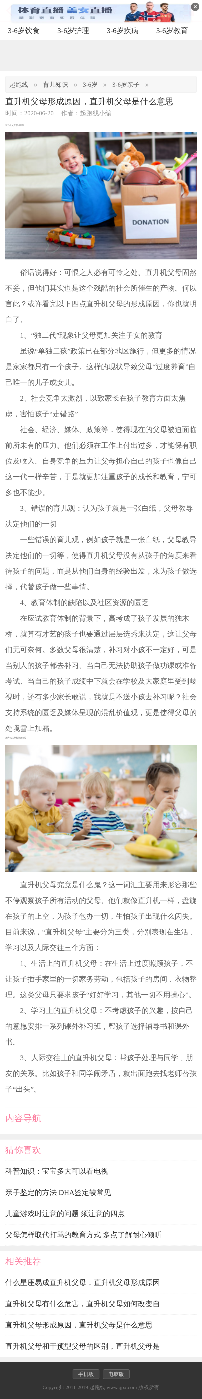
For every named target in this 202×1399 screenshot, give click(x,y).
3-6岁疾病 (123, 30)
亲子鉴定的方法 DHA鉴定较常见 (58, 1192)
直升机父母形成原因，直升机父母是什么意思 (79, 1325)
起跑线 (18, 84)
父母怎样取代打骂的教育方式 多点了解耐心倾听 (83, 1235)
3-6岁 (90, 84)
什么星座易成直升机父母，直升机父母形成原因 (82, 1282)
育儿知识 (55, 84)
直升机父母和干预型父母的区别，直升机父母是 (82, 1346)
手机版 (86, 1374)
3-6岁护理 (73, 30)
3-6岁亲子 (126, 84)
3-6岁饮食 (24, 30)
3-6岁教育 (172, 30)
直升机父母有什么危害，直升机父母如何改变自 (82, 1304)
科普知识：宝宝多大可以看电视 (56, 1171)
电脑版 (116, 1374)
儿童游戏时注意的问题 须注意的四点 (65, 1214)
